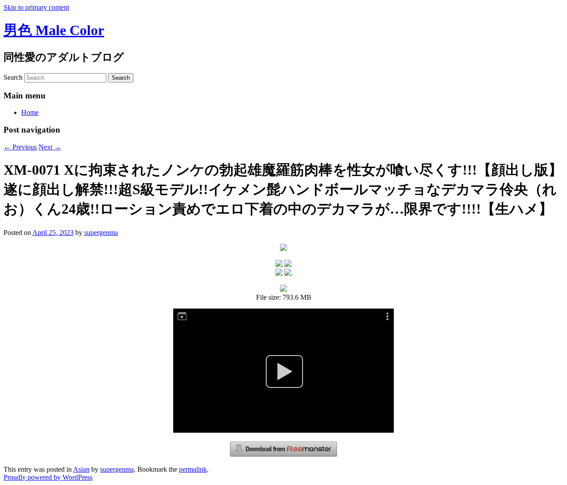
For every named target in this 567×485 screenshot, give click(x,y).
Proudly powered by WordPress (48, 477)
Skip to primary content (36, 7)
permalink (193, 469)
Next (50, 147)
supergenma (101, 232)
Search (13, 77)
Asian (81, 469)
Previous (20, 147)
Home (30, 112)
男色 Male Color (54, 30)
